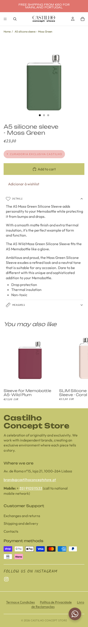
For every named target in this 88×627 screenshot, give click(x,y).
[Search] (15, 19)
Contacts (11, 531)
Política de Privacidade (56, 602)
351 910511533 (30, 488)
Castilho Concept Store (49, 620)
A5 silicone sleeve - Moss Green (33, 31)
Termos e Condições (20, 602)
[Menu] (5, 19)
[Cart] (83, 19)
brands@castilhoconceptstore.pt (30, 479)
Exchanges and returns (22, 515)
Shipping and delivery (21, 523)
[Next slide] (79, 367)
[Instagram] (6, 579)
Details (17, 199)
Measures (18, 305)
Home (7, 31)
